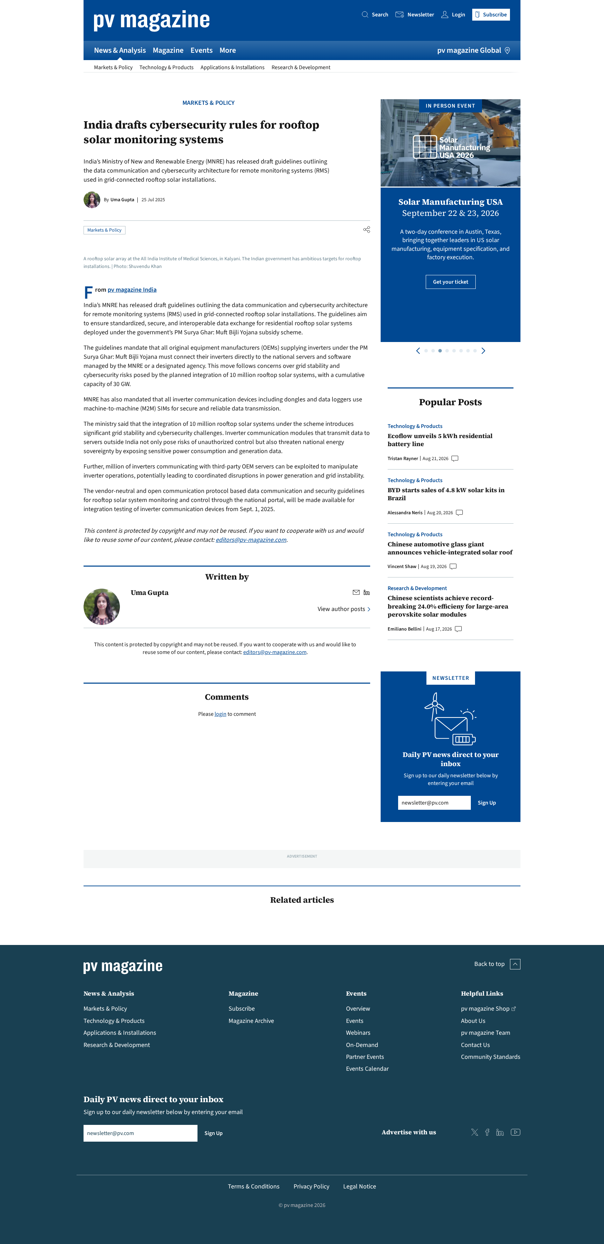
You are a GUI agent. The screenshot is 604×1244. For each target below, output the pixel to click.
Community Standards (490, 1057)
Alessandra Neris (405, 512)
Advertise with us (409, 1132)
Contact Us (475, 1045)
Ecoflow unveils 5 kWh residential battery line (440, 440)
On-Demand (362, 1045)
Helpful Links (482, 993)
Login (458, 15)
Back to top (489, 964)
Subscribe (242, 1008)
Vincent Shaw (402, 566)
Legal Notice (359, 1186)
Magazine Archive (251, 1021)
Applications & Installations (233, 67)
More (228, 50)
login (220, 714)
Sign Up (487, 803)
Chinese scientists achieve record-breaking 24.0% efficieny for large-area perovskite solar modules (448, 606)
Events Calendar (367, 1068)
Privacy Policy (311, 1186)
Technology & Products (166, 67)
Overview (358, 1008)
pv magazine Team (485, 1032)
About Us (473, 1021)
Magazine (168, 50)
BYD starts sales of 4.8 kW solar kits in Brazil (446, 494)
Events (201, 50)
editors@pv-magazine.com (251, 540)
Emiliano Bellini (405, 629)
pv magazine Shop (485, 1009)
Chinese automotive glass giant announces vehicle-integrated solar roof (450, 548)
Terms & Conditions (254, 1186)
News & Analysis (120, 50)
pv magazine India (132, 289)
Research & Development (301, 67)
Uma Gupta (122, 199)
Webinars (358, 1032)
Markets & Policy (113, 67)
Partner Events (365, 1057)
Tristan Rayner (403, 458)
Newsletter (421, 15)
